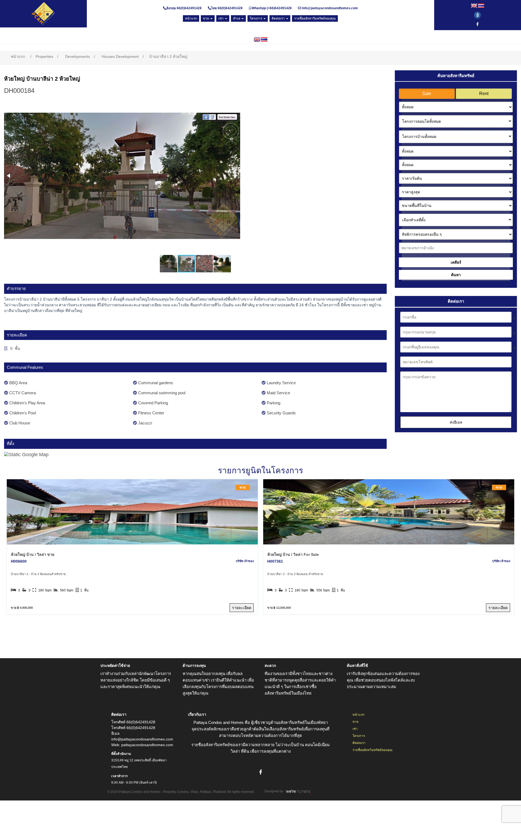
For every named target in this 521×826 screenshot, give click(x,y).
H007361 (275, 561)
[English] (474, 5)
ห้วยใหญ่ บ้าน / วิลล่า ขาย (32, 554)
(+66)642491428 (279, 8)
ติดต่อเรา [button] (278, 18)
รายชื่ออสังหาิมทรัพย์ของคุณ (372, 750)
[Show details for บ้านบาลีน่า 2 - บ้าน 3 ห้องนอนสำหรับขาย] (132, 511)
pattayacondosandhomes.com (147, 745)
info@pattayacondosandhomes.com (330, 8)
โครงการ (358, 736)
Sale (426, 93)
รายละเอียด (241, 608)
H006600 (19, 561)
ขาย (355, 722)
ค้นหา (456, 275)
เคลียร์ (456, 262)
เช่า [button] (221, 18)
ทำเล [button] (237, 18)
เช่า (355, 729)
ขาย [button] (206, 18)
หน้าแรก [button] (191, 18)
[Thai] (481, 5)
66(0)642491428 (189, 8)
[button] (9, 175)
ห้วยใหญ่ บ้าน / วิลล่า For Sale (293, 554)
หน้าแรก (358, 715)
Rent (483, 93)
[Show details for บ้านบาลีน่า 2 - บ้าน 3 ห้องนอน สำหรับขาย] (388, 511)
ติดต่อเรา (359, 743)
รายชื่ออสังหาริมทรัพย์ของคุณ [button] (315, 18)
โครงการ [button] (256, 18)
